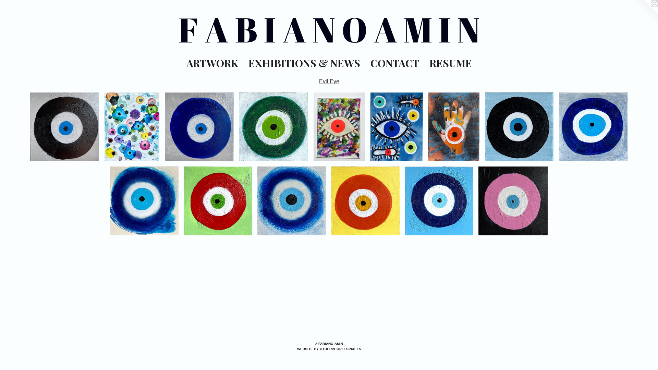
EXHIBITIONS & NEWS (304, 63)
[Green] (218, 200)
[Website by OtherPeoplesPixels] (644, 13)
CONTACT (394, 63)
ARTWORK (212, 63)
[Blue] (439, 200)
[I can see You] (396, 126)
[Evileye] (593, 126)
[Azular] (291, 200)
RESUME (450, 63)
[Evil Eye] (144, 200)
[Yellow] (365, 200)
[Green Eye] (273, 126)
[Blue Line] (454, 126)
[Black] (519, 126)
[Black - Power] (64, 126)
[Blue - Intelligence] (199, 126)
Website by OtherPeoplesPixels (329, 349)
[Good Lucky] (132, 126)
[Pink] (339, 126)
